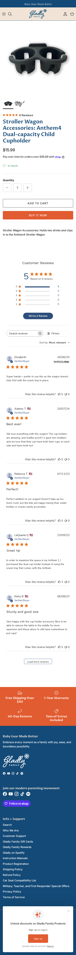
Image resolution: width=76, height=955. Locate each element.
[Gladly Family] (38, 14)
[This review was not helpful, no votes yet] (66, 394)
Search (7, 824)
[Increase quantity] (27, 187)
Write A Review (38, 316)
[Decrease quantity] (7, 187)
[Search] (12, 14)
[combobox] (54, 342)
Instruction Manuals (15, 858)
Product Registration (16, 863)
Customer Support (14, 836)
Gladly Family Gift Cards (18, 841)
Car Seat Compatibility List (19, 880)
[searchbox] (22, 333)
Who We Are (11, 830)
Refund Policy (12, 875)
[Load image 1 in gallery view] (38, 59)
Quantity (8, 180)
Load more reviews (38, 662)
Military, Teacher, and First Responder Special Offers (36, 886)
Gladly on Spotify (14, 852)
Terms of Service (14, 897)
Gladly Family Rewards (17, 847)
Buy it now (38, 215)
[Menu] (4, 14)
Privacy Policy (12, 891)
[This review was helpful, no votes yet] (59, 394)
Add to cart (38, 203)
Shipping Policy (13, 869)
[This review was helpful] (59, 582)
